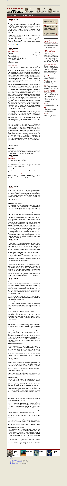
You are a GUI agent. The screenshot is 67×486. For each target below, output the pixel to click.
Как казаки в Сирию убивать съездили (15, 463)
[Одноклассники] (16, 44)
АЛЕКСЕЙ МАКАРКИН (52, 42)
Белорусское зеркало (13, 15)
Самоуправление (23, 15)
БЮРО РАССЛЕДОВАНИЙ (48, 14)
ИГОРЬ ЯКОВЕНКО (52, 91)
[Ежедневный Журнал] (15, 12)
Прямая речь (46, 75)
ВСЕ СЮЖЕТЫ (31, 15)
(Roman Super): (13, 65)
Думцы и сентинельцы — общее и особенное (16, 461)
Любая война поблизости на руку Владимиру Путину (17, 459)
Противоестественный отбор (49, 90)
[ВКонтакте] (13, 44)
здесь (21, 173)
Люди (10, 17)
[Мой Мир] (17, 44)
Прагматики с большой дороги (50, 64)
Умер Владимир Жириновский (49, 50)
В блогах (46, 85)
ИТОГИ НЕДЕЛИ (31, 14)
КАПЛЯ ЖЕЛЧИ (39, 14)
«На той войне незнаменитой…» (15, 460)
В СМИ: (45, 25)
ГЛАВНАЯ (16, 14)
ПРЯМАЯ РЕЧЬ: (46, 19)
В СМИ (45, 107)
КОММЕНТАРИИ (23, 14)
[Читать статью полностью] (50, 23)
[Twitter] (15, 44)
